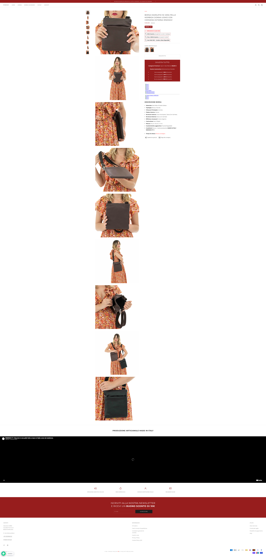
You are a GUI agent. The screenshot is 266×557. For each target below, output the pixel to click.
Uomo (13, 5)
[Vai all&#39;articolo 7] (88, 42)
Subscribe (144, 511)
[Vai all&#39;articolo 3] (88, 22)
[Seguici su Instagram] (7, 545)
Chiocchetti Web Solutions (126, 551)
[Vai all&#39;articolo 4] (88, 27)
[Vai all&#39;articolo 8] (88, 47)
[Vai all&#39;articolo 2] (88, 17)
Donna (20, 5)
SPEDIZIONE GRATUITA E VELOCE (95, 491)
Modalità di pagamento (256, 531)
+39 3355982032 (7, 536)
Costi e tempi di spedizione (139, 528)
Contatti (46, 5)
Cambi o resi (135, 535)
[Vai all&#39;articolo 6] (88, 37)
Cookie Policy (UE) (137, 540)
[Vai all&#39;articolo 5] (88, 32)
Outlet (39, 5)
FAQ (251, 533)
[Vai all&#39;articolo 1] (88, 12)
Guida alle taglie (254, 528)
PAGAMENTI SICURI (170, 491)
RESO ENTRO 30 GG (120, 491)
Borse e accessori (29, 5)
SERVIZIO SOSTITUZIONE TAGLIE (145, 491)
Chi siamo (135, 526)
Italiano (5, 551)
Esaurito (162, 55)
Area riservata (253, 526)
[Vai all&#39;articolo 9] (88, 52)
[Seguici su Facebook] (4, 545)
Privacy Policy (136, 537)
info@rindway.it (7, 539)
